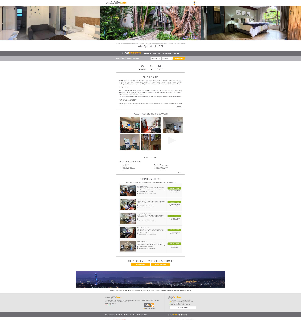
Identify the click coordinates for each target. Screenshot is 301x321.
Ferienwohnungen (140, 264)
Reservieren (176, 53)
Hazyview (157, 290)
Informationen (180, 3)
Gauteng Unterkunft (139, 43)
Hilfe (114, 319)
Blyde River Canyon (145, 290)
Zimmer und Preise (167, 53)
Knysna (152, 290)
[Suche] (194, 3)
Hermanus (189, 290)
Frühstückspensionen (160, 264)
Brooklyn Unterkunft (180, 43)
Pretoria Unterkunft (168, 43)
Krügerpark (163, 290)
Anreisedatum (160, 58)
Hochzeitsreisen (169, 3)
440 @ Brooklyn (108, 305)
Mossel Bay (182, 290)
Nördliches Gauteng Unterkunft (154, 43)
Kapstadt (125, 290)
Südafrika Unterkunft (127, 43)
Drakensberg (170, 290)
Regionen (134, 3)
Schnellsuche (143, 3)
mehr (179, 107)
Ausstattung (156, 53)
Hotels (151, 3)
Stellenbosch (131, 290)
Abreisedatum (171, 58)
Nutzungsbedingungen (121, 319)
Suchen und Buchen (183, 307)
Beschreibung (147, 53)
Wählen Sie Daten (174, 188)
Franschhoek (137, 290)
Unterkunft (158, 3)
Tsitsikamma (176, 290)
